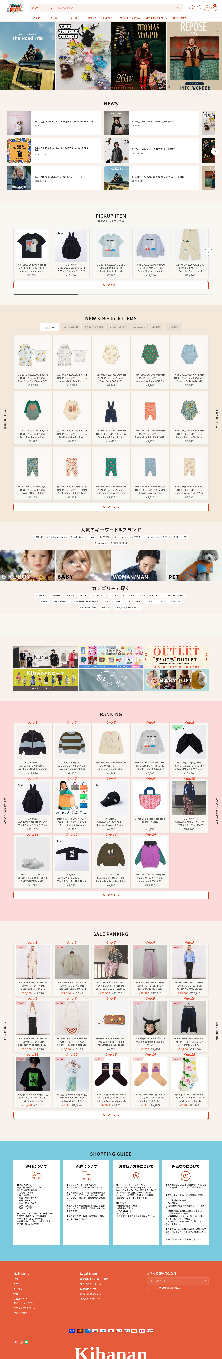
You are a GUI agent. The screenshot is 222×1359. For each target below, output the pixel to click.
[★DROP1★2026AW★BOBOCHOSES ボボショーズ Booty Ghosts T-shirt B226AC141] (111, 245)
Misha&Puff (71, 327)
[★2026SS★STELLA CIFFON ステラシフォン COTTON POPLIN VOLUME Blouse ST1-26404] (189, 962)
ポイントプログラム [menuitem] (130, 17)
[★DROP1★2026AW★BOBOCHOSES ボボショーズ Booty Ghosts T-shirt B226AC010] (150, 742)
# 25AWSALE (104, 536)
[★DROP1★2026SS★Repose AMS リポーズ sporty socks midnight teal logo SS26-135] (111, 1074)
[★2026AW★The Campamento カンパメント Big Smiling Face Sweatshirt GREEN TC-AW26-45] (111, 854)
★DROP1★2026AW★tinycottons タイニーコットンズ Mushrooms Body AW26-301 (150, 377)
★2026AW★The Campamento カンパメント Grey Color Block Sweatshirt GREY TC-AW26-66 (33, 765)
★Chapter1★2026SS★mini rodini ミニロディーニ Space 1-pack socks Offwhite (189, 1097)
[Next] (208, 252)
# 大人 (91, 536)
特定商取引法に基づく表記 (94, 1279)
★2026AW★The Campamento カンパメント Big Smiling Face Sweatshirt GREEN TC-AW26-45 (111, 877)
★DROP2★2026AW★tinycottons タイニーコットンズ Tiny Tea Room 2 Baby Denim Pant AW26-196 (111, 433)
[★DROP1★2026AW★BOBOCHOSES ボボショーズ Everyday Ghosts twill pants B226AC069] (190, 245)
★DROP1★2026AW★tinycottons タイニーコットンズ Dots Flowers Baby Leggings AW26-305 (150, 489)
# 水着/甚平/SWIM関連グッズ (128, 607)
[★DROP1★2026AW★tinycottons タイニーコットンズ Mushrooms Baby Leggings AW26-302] (111, 466)
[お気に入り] (206, 8)
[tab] (89, 88)
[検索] (179, 8)
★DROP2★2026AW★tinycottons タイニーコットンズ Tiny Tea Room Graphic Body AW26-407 (72, 433)
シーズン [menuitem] (75, 17)
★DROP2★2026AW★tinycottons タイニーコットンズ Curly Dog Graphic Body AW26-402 (33, 433)
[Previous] (13, 252)
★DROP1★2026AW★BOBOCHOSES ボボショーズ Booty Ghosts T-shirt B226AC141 (111, 267)
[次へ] (215, 151)
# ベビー (82, 595)
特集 (15, 1293)
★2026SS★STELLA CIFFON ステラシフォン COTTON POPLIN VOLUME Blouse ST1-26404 (189, 985)
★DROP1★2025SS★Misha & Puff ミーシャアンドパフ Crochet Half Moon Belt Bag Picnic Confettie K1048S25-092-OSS (72, 1041)
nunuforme (138, 327)
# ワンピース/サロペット (134, 595)
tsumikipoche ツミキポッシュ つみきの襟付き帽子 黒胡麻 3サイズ (150, 1041)
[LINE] (26, 1342)
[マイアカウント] (198, 8)
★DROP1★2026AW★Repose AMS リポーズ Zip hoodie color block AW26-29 (150, 877)
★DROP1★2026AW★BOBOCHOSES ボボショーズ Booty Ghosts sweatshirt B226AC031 (150, 267)
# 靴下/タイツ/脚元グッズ (86, 601)
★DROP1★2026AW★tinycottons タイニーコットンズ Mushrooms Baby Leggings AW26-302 (111, 489)
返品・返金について (90, 1293)
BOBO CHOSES (94, 327)
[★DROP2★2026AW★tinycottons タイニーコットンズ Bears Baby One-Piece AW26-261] (33, 354)
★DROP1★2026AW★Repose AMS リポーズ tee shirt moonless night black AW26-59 (31, 267)
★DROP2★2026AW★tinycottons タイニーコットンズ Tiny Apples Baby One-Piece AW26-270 (72, 377)
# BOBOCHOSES (119, 542)
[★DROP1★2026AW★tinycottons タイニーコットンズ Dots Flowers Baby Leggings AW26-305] (150, 466)
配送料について (88, 1289)
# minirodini (101, 542)
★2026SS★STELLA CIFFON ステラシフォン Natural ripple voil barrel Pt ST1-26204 (32, 985)
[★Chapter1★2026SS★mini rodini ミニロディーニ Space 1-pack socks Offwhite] (189, 1074)
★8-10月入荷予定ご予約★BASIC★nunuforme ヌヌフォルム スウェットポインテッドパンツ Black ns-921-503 (189, 765)
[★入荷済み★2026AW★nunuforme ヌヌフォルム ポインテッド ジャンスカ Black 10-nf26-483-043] (71, 245)
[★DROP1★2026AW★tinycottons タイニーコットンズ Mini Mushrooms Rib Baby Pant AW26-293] (72, 466)
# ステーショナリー (121, 601)
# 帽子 (137, 601)
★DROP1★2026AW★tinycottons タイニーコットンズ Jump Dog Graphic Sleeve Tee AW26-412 (111, 765)
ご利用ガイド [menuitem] (108, 17)
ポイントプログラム (24, 1303)
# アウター (137, 536)
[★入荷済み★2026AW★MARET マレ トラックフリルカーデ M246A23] (189, 798)
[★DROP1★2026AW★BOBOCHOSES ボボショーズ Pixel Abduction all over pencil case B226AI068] (111, 1018)
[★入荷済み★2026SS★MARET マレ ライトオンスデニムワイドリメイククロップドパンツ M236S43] (189, 1018)
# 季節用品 (105, 607)
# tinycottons (121, 536)
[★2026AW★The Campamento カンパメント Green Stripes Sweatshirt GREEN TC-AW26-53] (72, 742)
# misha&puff (77, 536)
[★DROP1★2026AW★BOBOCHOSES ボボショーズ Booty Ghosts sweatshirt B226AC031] (151, 245)
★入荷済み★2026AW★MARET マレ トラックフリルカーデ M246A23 (189, 821)
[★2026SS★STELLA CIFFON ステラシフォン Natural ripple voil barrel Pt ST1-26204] (33, 962)
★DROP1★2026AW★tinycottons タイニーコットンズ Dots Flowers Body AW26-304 (189, 377)
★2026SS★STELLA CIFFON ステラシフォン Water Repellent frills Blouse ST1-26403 (32, 1041)
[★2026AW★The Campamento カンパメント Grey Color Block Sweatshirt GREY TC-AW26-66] (33, 742)
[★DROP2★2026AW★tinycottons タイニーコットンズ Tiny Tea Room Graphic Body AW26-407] (72, 410)
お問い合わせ (20, 1312)
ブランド (18, 1279)
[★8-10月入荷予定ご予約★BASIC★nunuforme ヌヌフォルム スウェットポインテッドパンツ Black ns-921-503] (189, 742)
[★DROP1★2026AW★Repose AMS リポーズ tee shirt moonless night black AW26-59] (32, 245)
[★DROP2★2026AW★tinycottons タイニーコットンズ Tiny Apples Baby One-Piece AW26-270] (72, 354)
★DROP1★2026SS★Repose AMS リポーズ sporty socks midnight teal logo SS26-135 (111, 1097)
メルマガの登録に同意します (167, 1287)
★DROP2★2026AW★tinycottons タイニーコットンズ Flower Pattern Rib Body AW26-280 (189, 433)
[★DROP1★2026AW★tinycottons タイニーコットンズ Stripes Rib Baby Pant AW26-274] (150, 410)
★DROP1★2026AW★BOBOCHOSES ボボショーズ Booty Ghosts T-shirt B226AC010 (150, 765)
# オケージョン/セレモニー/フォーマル (168, 595)
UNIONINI (173, 327)
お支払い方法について (92, 1298)
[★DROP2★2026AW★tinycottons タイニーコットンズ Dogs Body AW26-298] (111, 354)
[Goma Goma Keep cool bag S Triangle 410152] (150, 798)
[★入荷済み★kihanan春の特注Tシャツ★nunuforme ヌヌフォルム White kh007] (72, 1074)
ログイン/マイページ (24, 1308)
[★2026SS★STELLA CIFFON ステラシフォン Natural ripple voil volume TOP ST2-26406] (72, 962)
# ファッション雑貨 (154, 601)
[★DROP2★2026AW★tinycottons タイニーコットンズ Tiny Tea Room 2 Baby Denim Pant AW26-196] (111, 410)
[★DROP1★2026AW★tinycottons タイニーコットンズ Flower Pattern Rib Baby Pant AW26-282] (33, 466)
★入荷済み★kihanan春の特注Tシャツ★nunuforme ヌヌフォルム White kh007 (72, 1097)
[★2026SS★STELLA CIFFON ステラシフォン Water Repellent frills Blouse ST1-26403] (33, 1018)
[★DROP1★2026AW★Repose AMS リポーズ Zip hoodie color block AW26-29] (150, 854)
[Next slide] (216, 56)
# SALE (166, 536)
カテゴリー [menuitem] (56, 17)
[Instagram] (21, 1342)
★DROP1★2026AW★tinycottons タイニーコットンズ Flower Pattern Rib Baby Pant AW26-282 (33, 489)
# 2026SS (38, 536)
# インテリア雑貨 (88, 607)
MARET (156, 327)
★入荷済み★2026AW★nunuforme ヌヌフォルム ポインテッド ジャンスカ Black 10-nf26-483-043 (71, 267)
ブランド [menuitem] (37, 17)
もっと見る (111, 285)
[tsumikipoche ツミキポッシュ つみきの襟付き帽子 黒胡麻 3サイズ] (150, 1018)
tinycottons (50, 327)
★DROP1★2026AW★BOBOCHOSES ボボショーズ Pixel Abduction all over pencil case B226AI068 (111, 1041)
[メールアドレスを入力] (205, 1281)
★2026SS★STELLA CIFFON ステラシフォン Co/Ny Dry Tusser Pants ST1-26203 (150, 985)
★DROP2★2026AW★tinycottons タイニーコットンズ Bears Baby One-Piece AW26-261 (32, 377)
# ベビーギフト (181, 536)
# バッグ (45, 601)
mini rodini (117, 327)
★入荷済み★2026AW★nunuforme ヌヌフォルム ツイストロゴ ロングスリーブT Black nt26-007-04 (72, 877)
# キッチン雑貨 (174, 601)
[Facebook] (16, 1342)
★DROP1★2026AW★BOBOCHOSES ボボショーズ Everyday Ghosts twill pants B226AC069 (190, 267)
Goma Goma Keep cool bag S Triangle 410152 (150, 820)
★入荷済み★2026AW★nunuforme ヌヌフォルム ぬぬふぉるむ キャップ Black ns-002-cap (111, 821)
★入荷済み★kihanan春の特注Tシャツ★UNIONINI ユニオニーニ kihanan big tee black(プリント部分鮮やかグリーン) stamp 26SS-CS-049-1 (32, 1097)
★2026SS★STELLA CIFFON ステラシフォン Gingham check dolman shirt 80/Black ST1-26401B (111, 985)
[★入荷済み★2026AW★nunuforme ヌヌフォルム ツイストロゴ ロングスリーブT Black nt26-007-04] (72, 854)
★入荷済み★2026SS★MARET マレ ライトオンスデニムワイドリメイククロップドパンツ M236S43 (189, 1041)
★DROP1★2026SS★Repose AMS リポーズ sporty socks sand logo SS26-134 (150, 1097)
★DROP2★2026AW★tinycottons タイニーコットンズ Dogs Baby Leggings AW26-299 (189, 489)
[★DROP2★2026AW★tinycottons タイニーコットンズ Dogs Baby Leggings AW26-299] (189, 466)
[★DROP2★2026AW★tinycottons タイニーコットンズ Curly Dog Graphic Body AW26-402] (33, 410)
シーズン (18, 1289)
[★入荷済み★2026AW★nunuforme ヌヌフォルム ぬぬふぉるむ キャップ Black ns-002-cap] (111, 798)
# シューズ (114, 595)
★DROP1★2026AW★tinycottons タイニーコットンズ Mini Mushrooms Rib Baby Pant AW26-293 (72, 489)
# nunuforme (152, 536)
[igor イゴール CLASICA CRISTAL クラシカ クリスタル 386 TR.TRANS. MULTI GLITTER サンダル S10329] (33, 854)
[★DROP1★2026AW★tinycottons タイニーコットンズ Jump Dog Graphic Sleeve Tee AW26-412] (111, 742)
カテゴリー (19, 1284)
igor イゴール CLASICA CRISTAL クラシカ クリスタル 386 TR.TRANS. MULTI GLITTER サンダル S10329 (33, 877)
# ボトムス (69, 595)
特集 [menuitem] (90, 17)
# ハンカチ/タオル (61, 601)
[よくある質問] (191, 8)
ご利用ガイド (20, 1298)
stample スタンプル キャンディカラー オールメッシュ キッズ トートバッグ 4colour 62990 (72, 821)
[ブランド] (210, 8)
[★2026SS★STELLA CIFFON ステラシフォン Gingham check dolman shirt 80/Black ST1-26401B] (111, 962)
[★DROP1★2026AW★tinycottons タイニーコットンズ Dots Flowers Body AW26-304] (189, 354)
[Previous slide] (5, 56)
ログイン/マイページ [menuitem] (157, 17)
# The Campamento (57, 536)
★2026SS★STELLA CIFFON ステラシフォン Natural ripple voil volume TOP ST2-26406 (72, 985)
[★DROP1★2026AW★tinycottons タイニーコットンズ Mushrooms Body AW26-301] (150, 354)
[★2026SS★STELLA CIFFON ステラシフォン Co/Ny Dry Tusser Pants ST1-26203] (150, 962)
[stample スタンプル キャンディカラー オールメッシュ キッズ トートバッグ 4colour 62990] (72, 798)
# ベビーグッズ (98, 595)
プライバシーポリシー (92, 1284)
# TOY (105, 601)
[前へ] (7, 151)
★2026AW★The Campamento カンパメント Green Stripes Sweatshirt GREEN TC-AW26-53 (72, 765)
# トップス (41, 595)
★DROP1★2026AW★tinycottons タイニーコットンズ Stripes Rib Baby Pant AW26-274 (150, 433)
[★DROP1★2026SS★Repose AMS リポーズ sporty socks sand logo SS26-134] (150, 1074)
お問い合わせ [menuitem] (180, 17)
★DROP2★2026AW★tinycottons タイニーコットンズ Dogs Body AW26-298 (111, 377)
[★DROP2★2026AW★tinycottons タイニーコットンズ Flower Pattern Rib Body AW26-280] (189, 410)
